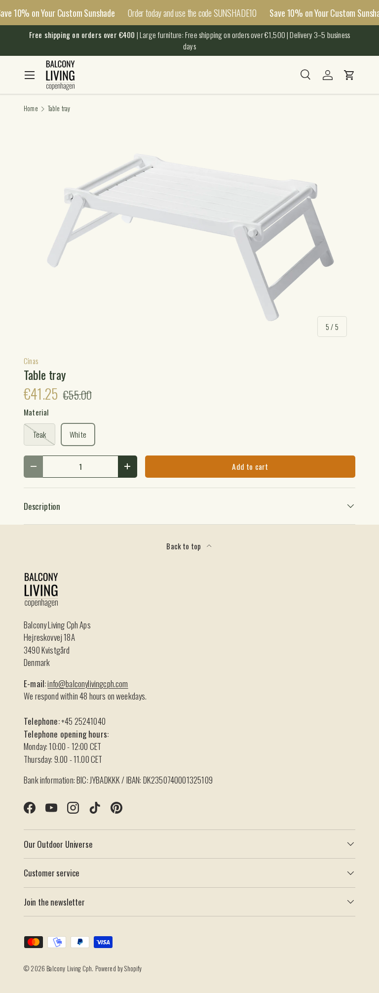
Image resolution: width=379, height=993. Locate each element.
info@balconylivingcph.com (87, 683)
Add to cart (250, 466)
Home (31, 109)
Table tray (59, 109)
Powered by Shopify (118, 968)
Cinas (31, 360)
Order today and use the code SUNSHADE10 (192, 12)
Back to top (184, 545)
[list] (189, 234)
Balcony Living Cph (69, 968)
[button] (349, 75)
